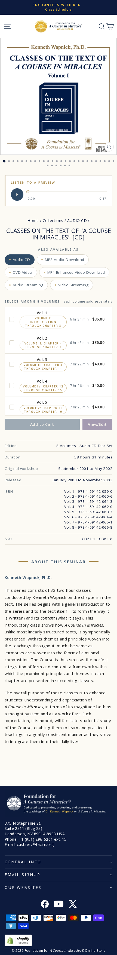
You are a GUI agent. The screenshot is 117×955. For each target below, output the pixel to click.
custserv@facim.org (35, 844)
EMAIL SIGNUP (23, 874)
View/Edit (97, 424)
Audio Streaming (28, 284)
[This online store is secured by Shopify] (58, 940)
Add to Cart (42, 424)
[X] (72, 904)
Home (33, 220)
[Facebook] (45, 904)
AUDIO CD (77, 220)
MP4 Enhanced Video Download (76, 272)
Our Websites (23, 887)
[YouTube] (58, 904)
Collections (53, 220)
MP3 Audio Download (64, 259)
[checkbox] (11, 319)
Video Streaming (73, 284)
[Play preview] (17, 194)
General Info (23, 861)
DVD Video (22, 272)
